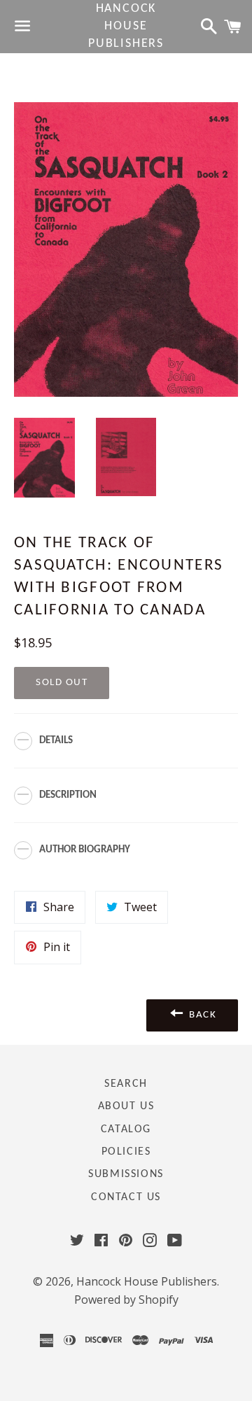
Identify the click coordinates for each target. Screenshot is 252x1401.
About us (126, 1106)
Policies (126, 1151)
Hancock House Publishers (126, 26)
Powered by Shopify (126, 1299)
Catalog (126, 1129)
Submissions (126, 1174)
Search (126, 1084)
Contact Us (126, 1197)
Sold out (62, 682)
